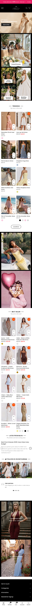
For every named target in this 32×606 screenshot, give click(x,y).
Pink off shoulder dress (8, 216)
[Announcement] (14, 2)
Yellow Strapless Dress (23, 188)
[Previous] (1, 448)
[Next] (30, 448)
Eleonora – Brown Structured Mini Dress (22, 367)
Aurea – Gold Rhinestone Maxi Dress (8, 339)
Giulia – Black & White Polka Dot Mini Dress (22, 339)
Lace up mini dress (21, 132)
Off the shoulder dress (23, 216)
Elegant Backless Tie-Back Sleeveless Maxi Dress (22, 425)
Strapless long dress (22, 161)
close (29, 1)
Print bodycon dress (7, 161)
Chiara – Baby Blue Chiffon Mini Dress (7, 395)
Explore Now (6, 24)
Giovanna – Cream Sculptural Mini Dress (7, 367)
